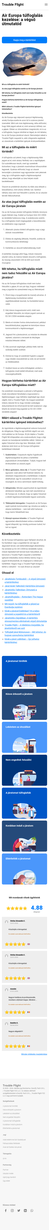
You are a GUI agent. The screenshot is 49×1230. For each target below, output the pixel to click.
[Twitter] (19, 1210)
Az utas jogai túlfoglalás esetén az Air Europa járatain (22, 89)
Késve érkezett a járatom (12, 1110)
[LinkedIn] (25, 1210)
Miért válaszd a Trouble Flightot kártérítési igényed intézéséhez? (21, 108)
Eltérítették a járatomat (11, 1128)
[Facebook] (6, 1210)
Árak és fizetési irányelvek (12, 1147)
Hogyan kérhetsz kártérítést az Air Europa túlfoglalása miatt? (22, 101)
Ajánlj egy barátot (9, 1177)
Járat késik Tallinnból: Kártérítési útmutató (24, 586)
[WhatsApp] (32, 1210)
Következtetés (7, 113)
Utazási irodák (8, 1173)
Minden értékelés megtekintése (34, 1054)
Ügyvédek (6, 1181)
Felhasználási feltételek (11, 1143)
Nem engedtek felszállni (11, 1117)
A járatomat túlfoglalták (11, 1121)
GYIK (5, 1158)
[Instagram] (12, 1210)
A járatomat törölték (10, 1106)
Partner (5, 1170)
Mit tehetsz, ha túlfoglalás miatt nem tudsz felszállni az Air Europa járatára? (24, 94)
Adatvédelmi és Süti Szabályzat (14, 1140)
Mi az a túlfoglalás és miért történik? (15, 84)
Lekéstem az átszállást (11, 1113)
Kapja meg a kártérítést (24, 40)
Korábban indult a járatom (12, 1124)
